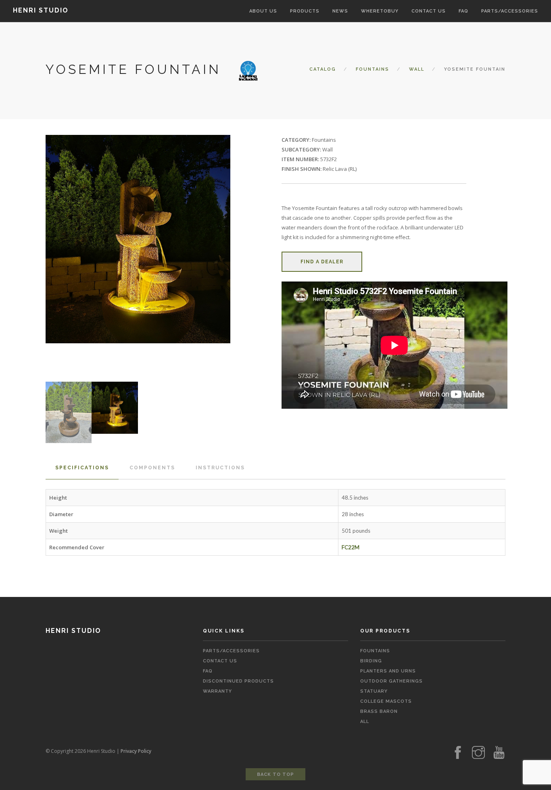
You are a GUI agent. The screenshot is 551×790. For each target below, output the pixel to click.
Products (304, 11)
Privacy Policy (136, 751)
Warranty (217, 691)
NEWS (340, 11)
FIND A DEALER (322, 262)
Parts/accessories (509, 11)
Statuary (374, 691)
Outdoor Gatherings (391, 681)
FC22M (350, 547)
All (364, 721)
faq (208, 671)
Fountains (372, 69)
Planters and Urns (388, 671)
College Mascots (386, 701)
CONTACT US (428, 11)
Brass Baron (379, 711)
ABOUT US (263, 11)
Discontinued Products (238, 681)
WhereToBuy (380, 11)
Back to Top (275, 774)
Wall (416, 69)
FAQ (463, 11)
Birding (371, 661)
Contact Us (220, 661)
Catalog (322, 69)
